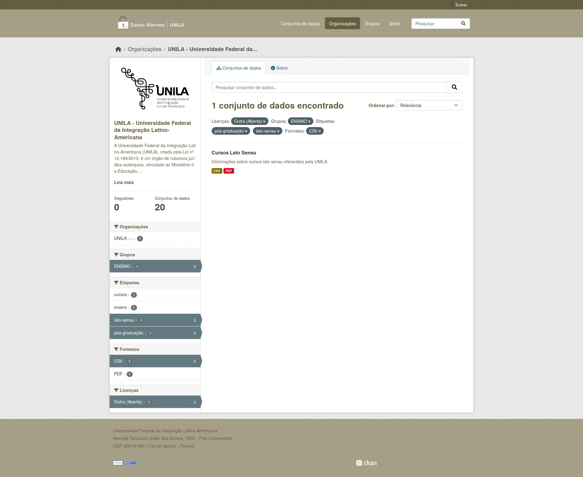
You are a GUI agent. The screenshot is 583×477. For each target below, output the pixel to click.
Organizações (342, 23)
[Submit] (463, 23)
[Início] (118, 49)
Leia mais (124, 182)
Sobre (395, 23)
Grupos (372, 23)
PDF (229, 170)
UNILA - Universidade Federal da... (212, 49)
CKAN (366, 463)
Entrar (461, 5)
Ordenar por (381, 105)
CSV (216, 170)
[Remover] (264, 121)
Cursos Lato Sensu (234, 152)
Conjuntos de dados (300, 23)
